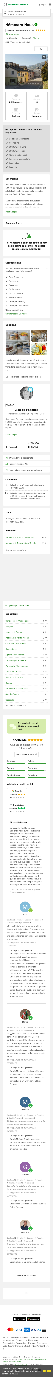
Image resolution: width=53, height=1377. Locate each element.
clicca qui (18, 1371)
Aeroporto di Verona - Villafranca (19, 537)
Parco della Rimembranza (16, 666)
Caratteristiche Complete (16, 313)
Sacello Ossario (12, 694)
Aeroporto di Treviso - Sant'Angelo (20, 543)
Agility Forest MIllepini (15, 654)
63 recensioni (13, 33)
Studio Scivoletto (21, 1364)
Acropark (9, 626)
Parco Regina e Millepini (16, 660)
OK (46, 1371)
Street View (24, 605)
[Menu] (50, 4)
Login (43, 4)
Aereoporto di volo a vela (16, 688)
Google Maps (11, 605)
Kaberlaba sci (11, 649)
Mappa (36, 38)
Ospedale (9, 699)
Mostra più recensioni (26, 1275)
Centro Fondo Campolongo (17, 620)
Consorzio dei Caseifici (15, 643)
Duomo (8, 683)
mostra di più (11, 211)
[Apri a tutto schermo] (44, 57)
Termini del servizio (25, 1359)
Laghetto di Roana (13, 632)
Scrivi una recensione (25, 754)
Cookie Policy (15, 1361)
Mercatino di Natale (14, 677)
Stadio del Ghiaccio (14, 671)
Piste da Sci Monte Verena (17, 637)
